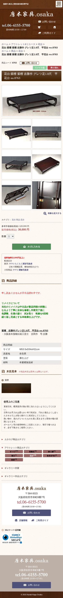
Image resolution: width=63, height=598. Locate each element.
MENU (58, 6)
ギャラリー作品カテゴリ (16, 476)
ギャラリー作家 (12, 468)
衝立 (14, 455)
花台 (14, 220)
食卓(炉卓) (52, 455)
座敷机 (33, 451)
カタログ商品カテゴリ (15, 439)
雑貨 (14, 459)
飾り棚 (52, 451)
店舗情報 (23, 520)
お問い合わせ (31, 63)
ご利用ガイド (42, 520)
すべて (14, 451)
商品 (18, 220)
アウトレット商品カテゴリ (17, 447)
